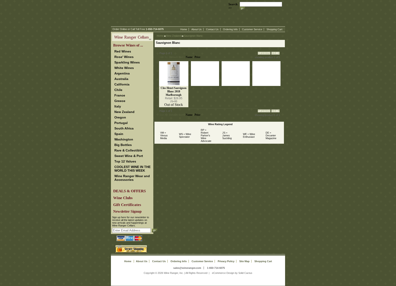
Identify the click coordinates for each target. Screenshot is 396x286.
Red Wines (122, 51)
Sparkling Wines (127, 62)
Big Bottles (123, 145)
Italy (117, 106)
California (121, 84)
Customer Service (252, 29)
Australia (121, 79)
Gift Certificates (127, 205)
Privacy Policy (226, 261)
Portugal (121, 123)
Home (183, 29)
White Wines (124, 68)
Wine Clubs (123, 198)
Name (189, 57)
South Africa (124, 128)
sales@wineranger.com (187, 268)
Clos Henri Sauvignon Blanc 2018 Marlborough (174, 91)
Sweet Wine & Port (128, 156)
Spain (118, 134)
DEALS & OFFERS (129, 191)
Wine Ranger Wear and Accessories (132, 178)
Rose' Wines (124, 57)
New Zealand (124, 112)
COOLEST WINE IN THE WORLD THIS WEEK (132, 168)
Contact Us (212, 29)
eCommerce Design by (225, 273)
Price (197, 57)
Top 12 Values (125, 161)
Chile (118, 90)
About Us (196, 29)
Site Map (244, 261)
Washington (123, 139)
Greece (119, 101)
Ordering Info (230, 29)
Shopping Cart (274, 29)
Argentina (122, 73)
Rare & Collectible (128, 150)
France (119, 95)
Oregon (120, 117)
